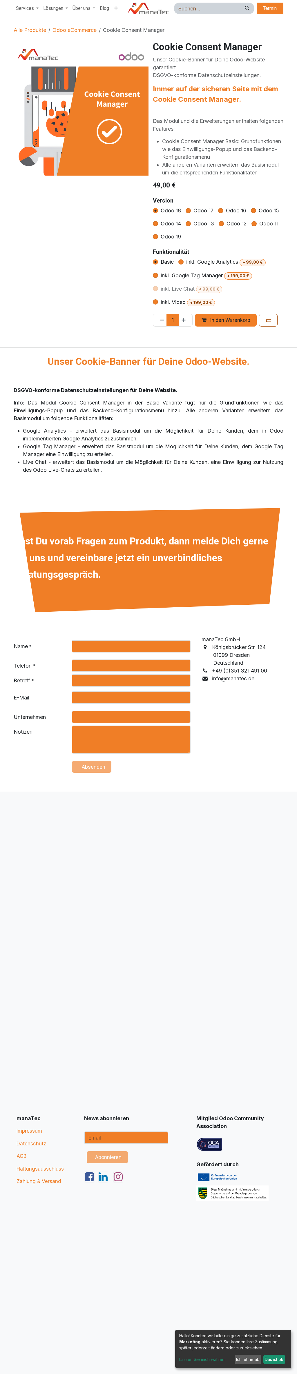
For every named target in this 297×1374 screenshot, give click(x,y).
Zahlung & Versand (39, 1181)
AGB (21, 1156)
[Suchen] (246, 8)
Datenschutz (31, 1144)
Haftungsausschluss (40, 1169)
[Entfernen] (160, 320)
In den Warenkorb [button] (229, 320)
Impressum (29, 1131)
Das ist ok (274, 1359)
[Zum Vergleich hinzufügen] (268, 320)
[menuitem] (27, 8)
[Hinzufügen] (186, 320)
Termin (270, 8)
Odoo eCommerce (74, 30)
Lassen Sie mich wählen (201, 1359)
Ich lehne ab (248, 1359)
